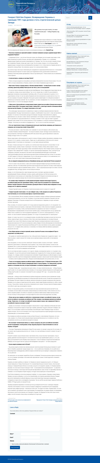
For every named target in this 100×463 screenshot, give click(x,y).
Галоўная (20, 10)
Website (12, 441)
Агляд (45, 10)
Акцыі (59, 10)
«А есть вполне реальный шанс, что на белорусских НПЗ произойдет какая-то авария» (78, 27)
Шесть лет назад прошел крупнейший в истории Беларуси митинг (79, 95)
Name (12, 434)
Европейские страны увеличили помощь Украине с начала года (77, 44)
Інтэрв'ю (10, 25)
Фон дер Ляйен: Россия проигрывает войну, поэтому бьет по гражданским (77, 36)
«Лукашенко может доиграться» (75, 65)
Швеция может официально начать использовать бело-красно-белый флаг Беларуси (77, 104)
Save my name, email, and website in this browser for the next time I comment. (30, 444)
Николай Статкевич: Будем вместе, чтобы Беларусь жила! (77, 99)
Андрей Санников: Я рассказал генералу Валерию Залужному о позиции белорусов (77, 69)
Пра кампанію (66, 10)
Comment (12, 413)
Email (11, 437)
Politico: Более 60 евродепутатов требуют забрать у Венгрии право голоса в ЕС (77, 91)
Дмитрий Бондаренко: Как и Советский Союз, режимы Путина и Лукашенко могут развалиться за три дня (78, 58)
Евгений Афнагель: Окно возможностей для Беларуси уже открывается (78, 62)
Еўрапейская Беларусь (25, 3)
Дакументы (39, 10)
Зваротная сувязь (77, 10)
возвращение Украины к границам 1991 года (45, 45)
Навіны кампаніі (29, 10)
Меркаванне (52, 10)
